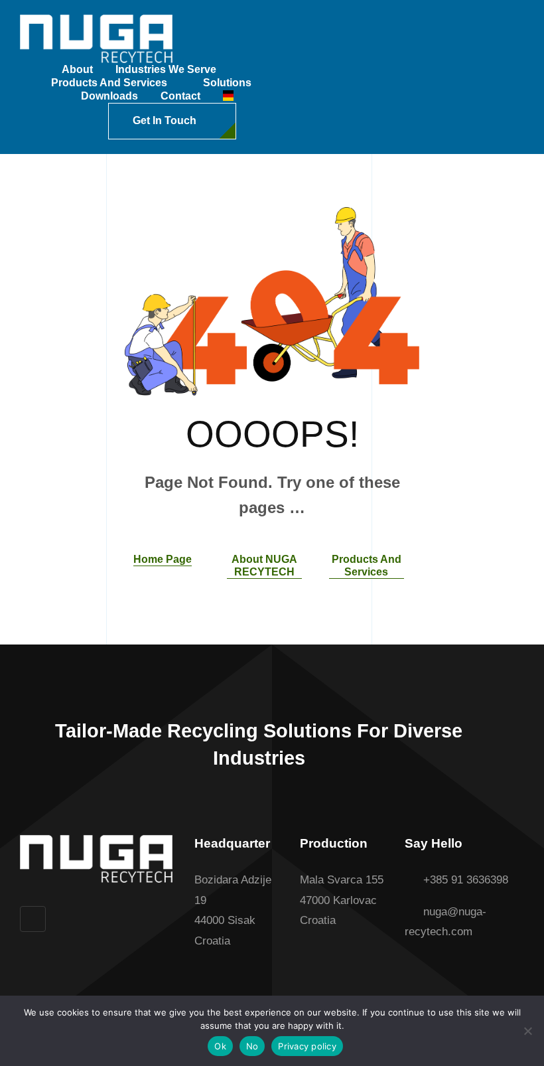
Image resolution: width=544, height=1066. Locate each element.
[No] (527, 1030)
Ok (220, 1046)
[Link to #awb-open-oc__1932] (255, 121)
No (252, 1046)
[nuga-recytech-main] (96, 20)
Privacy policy (307, 1046)
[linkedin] (33, 919)
